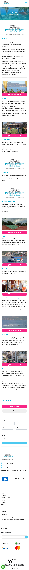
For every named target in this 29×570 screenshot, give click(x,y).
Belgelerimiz (4, 514)
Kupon (4, 435)
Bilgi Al (14, 411)
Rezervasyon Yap (14, 406)
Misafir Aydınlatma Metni (7, 518)
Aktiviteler (3, 500)
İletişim (2, 504)
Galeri (2, 493)
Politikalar (3, 516)
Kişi (3, 427)
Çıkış (16, 420)
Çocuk (17, 427)
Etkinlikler (3, 502)
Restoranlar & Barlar (5, 497)
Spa (2, 499)
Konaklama (3, 495)
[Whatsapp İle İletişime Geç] (3, 567)
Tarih (3, 417)
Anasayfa (11, 14)
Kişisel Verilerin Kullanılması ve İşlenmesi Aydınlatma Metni (13, 520)
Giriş (3, 420)
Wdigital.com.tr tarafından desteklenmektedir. (14, 564)
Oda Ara (14, 443)
